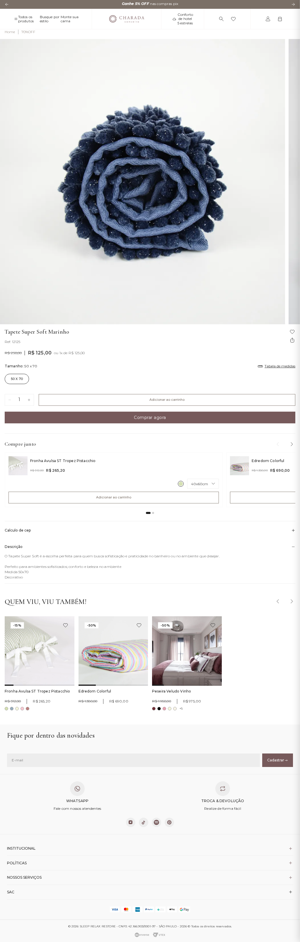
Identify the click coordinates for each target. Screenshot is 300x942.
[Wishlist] (233, 19)
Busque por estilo (50, 19)
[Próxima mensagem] (293, 4)
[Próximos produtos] (291, 444)
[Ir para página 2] (153, 513)
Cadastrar (275, 760)
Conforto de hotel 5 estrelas (185, 19)
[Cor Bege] (17, 708)
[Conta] (268, 19)
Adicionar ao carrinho (167, 400)
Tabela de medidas (280, 366)
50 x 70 (17, 379)
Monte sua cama (70, 19)
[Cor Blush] (22, 708)
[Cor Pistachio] (181, 484)
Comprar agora (150, 417)
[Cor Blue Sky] (11, 708)
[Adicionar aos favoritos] (65, 625)
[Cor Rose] (164, 708)
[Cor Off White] (175, 708)
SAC (10, 892)
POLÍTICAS (17, 863)
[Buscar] (221, 19)
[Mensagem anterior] (6, 4)
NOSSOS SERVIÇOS (24, 877)
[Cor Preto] (159, 708)
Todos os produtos (26, 19)
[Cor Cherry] (27, 708)
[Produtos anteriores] (277, 444)
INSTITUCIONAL (21, 848)
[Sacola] (280, 19)
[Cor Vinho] (154, 708)
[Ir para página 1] (148, 513)
